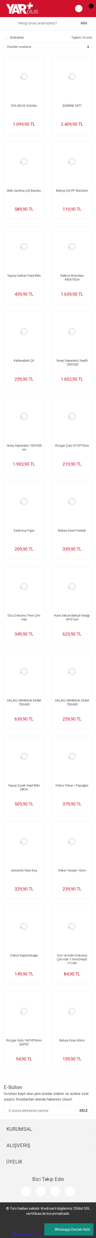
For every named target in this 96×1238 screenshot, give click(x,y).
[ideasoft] (22, 1234)
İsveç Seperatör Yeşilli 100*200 (72, 362)
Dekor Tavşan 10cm (72, 870)
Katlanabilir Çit (24, 360)
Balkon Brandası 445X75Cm (72, 277)
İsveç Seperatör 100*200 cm (24, 447)
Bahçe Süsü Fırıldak (72, 530)
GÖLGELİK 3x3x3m (24, 105)
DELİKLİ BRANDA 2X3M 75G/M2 (72, 702)
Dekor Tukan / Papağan (72, 785)
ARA (83, 23)
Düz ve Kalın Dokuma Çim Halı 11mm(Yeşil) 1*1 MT (72, 959)
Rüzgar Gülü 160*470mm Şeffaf (24, 1042)
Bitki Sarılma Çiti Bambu (24, 190)
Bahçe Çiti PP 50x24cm (72, 190)
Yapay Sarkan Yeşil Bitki (24, 275)
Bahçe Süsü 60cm (72, 1040)
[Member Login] (78, 8)
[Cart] (88, 8)
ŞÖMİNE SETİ (72, 105)
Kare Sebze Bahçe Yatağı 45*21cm (72, 617)
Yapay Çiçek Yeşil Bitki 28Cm (24, 787)
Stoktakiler (17, 37)
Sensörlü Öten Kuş (24, 870)
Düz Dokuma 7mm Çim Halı (24, 617)
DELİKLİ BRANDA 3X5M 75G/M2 (24, 702)
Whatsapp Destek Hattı (72, 1229)
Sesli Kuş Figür (24, 530)
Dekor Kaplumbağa (24, 955)
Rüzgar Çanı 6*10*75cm (72, 445)
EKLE (84, 1110)
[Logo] (22, 8)
